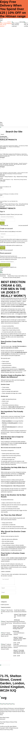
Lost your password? (23, 225)
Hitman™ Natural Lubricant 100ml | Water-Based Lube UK (19, 639)
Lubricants (15, 632)
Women (2, 138)
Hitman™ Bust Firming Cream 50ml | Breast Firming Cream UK (19, 627)
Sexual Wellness (22, 611)
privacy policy (21, 242)
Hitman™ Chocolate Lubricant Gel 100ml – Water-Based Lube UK (19, 652)
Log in (1, 250)
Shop (1, 705)
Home (1, 275)
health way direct (5, 276)
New (7, 138)
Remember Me (4, 225)
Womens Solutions (21, 623)
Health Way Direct (18, 610)
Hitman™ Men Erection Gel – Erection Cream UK (20, 616)
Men (5, 138)
